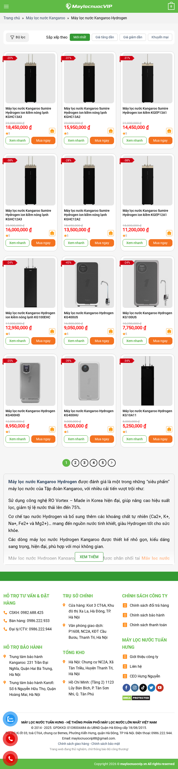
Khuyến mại (160, 37)
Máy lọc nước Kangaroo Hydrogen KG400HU (89, 413)
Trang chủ (11, 18)
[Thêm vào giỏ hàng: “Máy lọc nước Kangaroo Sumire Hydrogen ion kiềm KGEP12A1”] (169, 233)
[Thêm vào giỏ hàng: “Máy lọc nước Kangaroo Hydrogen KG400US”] (111, 331)
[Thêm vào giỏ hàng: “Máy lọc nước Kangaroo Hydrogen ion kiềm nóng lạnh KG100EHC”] (52, 331)
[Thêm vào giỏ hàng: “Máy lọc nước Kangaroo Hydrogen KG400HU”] (111, 429)
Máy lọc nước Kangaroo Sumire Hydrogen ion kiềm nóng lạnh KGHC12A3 (28, 215)
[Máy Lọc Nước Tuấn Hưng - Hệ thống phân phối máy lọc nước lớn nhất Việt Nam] (89, 6)
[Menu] (6, 6)
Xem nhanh (17, 140)
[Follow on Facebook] (126, 688)
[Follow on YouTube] (160, 688)
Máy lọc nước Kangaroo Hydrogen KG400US (89, 315)
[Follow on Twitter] (151, 688)
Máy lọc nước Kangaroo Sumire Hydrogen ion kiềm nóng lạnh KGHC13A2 (87, 113)
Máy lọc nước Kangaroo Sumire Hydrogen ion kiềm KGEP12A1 (145, 213)
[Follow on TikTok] (143, 688)
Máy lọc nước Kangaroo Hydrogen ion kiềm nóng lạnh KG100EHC (30, 315)
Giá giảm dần (132, 37)
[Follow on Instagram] (135, 688)
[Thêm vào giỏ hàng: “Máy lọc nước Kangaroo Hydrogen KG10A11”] (169, 429)
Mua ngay (43, 140)
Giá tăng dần (104, 37)
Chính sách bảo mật (105, 744)
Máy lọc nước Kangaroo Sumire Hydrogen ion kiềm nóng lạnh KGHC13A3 (28, 113)
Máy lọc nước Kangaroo (45, 18)
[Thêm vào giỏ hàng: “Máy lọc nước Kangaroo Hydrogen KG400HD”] (52, 429)
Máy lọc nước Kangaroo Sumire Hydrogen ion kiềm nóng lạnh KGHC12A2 (87, 215)
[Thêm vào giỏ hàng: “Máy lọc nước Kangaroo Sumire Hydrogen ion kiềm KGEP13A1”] (169, 131)
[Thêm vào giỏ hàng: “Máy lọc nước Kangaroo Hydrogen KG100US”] (169, 331)
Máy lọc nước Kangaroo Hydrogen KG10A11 (147, 413)
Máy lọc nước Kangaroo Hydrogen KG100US (147, 315)
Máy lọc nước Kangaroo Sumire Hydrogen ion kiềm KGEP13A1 (145, 110)
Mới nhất (79, 37)
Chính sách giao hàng (73, 744)
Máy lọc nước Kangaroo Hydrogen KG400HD (30, 413)
